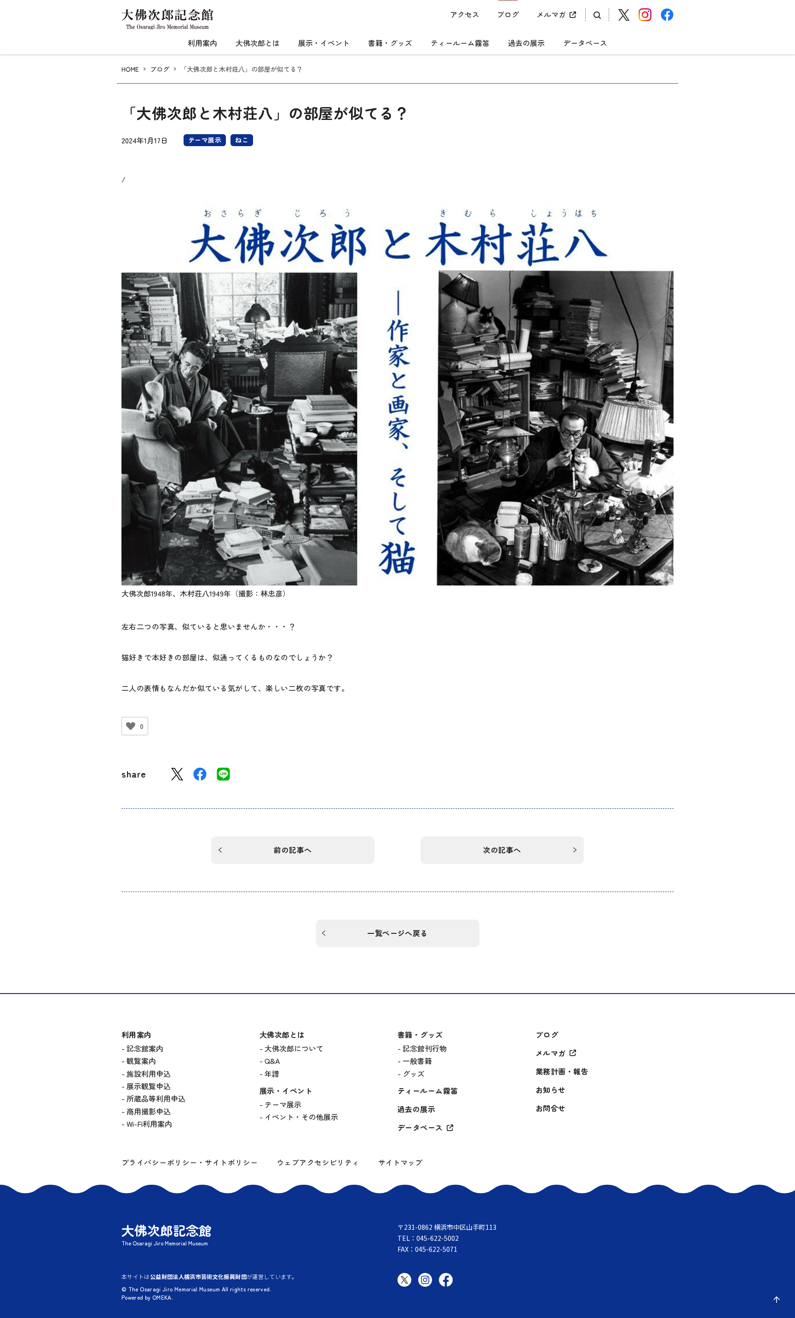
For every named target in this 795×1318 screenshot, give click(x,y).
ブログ (508, 14)
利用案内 (202, 43)
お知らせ (551, 1090)
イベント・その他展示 (301, 1117)
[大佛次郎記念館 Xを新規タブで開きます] (623, 15)
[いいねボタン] (131, 726)
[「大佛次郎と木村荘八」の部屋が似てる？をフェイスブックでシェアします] (200, 774)
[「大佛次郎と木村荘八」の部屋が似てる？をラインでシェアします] (223, 774)
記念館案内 (145, 1048)
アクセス (464, 14)
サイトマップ (400, 1162)
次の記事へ (502, 849)
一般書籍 (417, 1061)
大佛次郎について (294, 1048)
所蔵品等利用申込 (156, 1098)
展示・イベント (324, 43)
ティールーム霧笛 (460, 43)
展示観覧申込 (149, 1086)
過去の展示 (526, 43)
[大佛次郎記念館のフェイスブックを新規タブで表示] (446, 1287)
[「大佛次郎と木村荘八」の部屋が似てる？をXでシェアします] (177, 774)
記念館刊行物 (425, 1048)
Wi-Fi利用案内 (149, 1123)
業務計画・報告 (562, 1071)
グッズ (414, 1073)
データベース (585, 43)
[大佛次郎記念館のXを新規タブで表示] (404, 1280)
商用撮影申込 (149, 1111)
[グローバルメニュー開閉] (397, 35)
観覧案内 (141, 1061)
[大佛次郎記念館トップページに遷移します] (167, 19)
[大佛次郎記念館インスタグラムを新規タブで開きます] (645, 14)
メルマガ (551, 14)
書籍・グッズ (390, 43)
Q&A (272, 1061)
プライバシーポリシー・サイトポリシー (189, 1162)
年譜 (272, 1073)
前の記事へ (292, 849)
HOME (130, 69)
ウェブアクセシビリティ (318, 1162)
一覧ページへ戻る (397, 932)
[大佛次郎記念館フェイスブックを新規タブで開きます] (667, 14)
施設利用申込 (149, 1073)
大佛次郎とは (258, 43)
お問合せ (551, 1108)
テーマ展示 (283, 1104)
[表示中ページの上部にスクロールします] (776, 1299)
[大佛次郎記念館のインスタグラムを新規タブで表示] (425, 1287)
